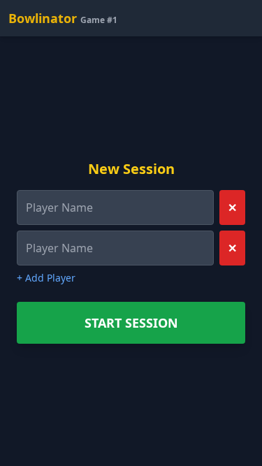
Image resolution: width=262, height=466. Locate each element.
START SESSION (131, 322)
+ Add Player (46, 277)
